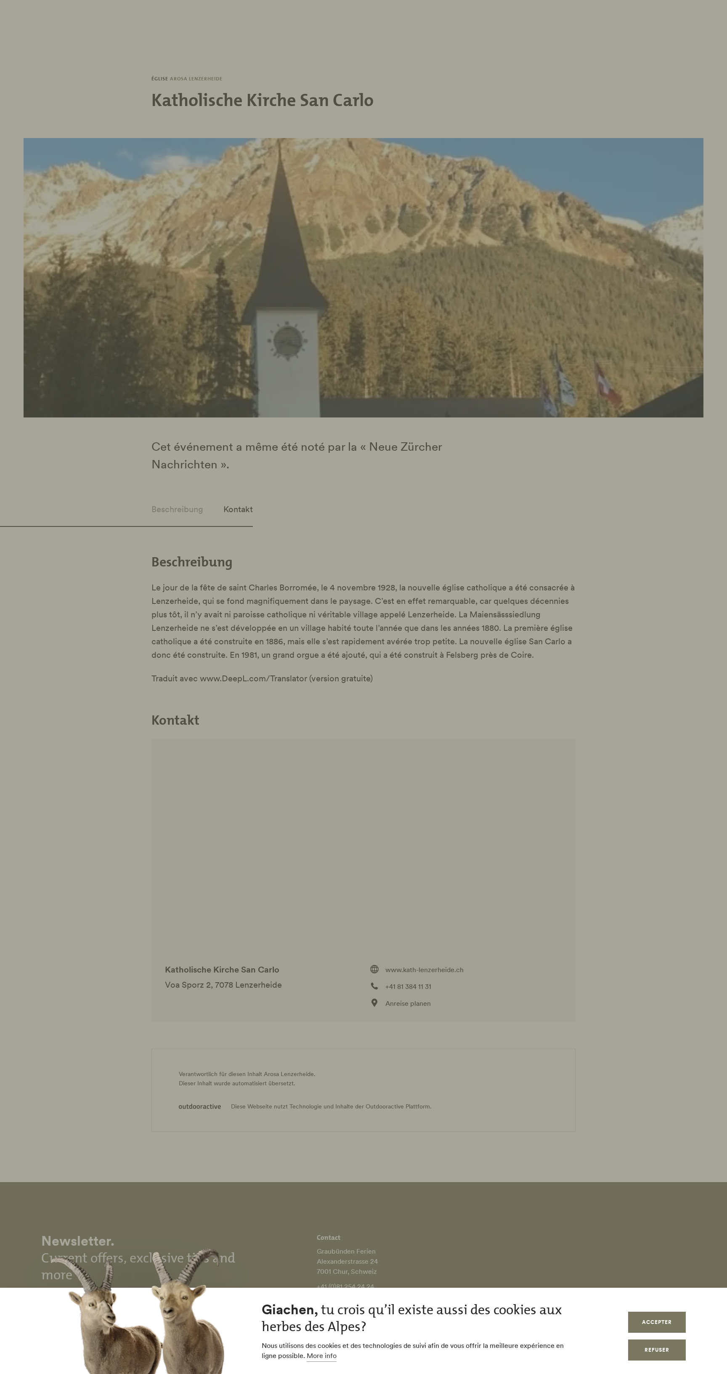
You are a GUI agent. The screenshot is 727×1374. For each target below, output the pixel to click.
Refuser (657, 1350)
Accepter (657, 1322)
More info (322, 1355)
